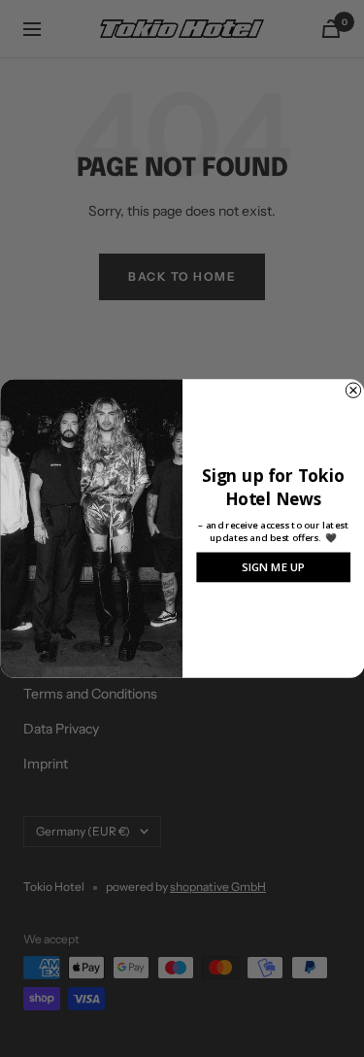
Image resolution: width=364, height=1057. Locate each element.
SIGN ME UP (273, 567)
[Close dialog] (353, 390)
